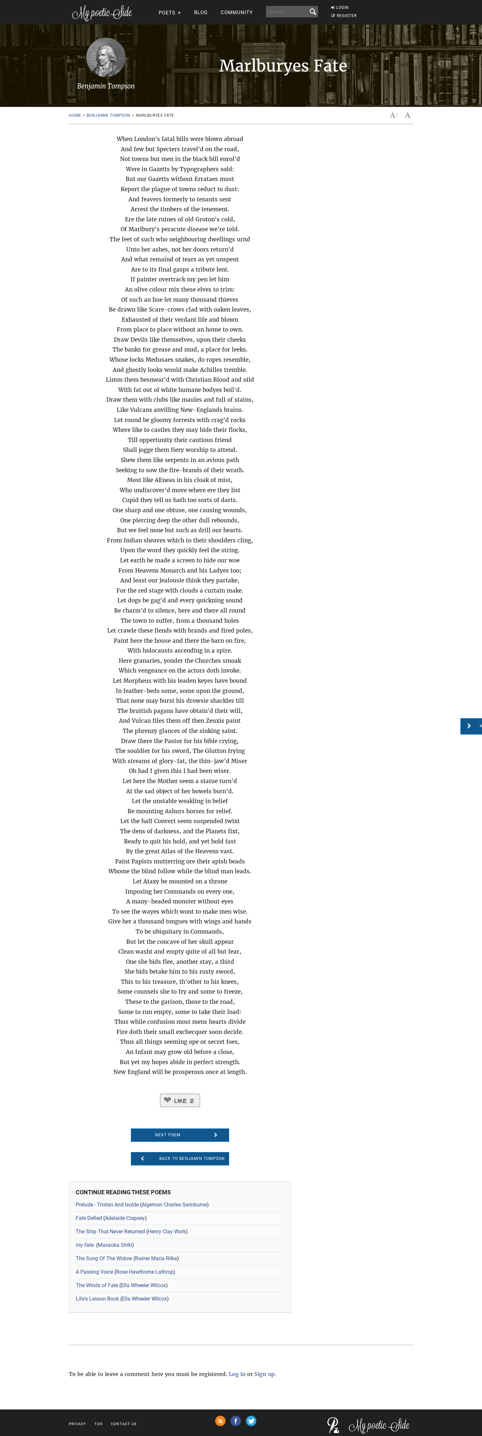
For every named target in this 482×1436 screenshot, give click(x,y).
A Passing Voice (94, 1272)
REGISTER (347, 15)
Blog (201, 12)
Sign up (264, 1374)
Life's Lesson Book (97, 1299)
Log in (237, 1374)
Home (75, 115)
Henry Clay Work (167, 1231)
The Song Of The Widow (104, 1258)
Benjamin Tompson (108, 115)
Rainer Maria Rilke (156, 1258)
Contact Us (124, 1424)
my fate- (85, 1245)
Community (237, 12)
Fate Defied (89, 1218)
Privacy (77, 1424)
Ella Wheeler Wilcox (143, 1285)
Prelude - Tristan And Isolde (107, 1205)
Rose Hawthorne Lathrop (144, 1272)
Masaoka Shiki (115, 1245)
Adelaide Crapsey (125, 1218)
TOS (98, 1424)
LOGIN (342, 7)
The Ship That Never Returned (110, 1231)
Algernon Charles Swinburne (174, 1205)
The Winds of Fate (97, 1285)
